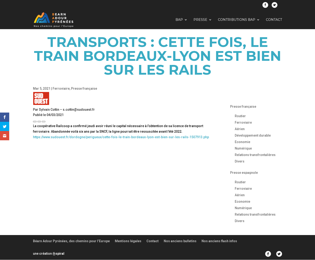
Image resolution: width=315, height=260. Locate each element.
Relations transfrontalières (255, 155)
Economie (242, 142)
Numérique (243, 148)
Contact (274, 20)
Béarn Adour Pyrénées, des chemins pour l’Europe (71, 241)
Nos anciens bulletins (180, 241)
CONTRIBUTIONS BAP (236, 20)
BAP (179, 20)
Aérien (240, 129)
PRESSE (200, 20)
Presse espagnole (244, 172)
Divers (239, 161)
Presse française (84, 88)
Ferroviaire (61, 88)
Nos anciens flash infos (219, 241)
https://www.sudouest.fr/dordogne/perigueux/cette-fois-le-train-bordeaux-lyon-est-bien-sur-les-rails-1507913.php (121, 137)
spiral (58, 253)
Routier (240, 116)
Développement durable (253, 135)
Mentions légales (128, 241)
